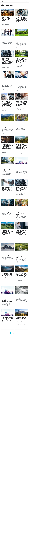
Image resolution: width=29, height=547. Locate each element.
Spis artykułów (21, 1)
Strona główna (26, 1)
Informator (3, 1)
